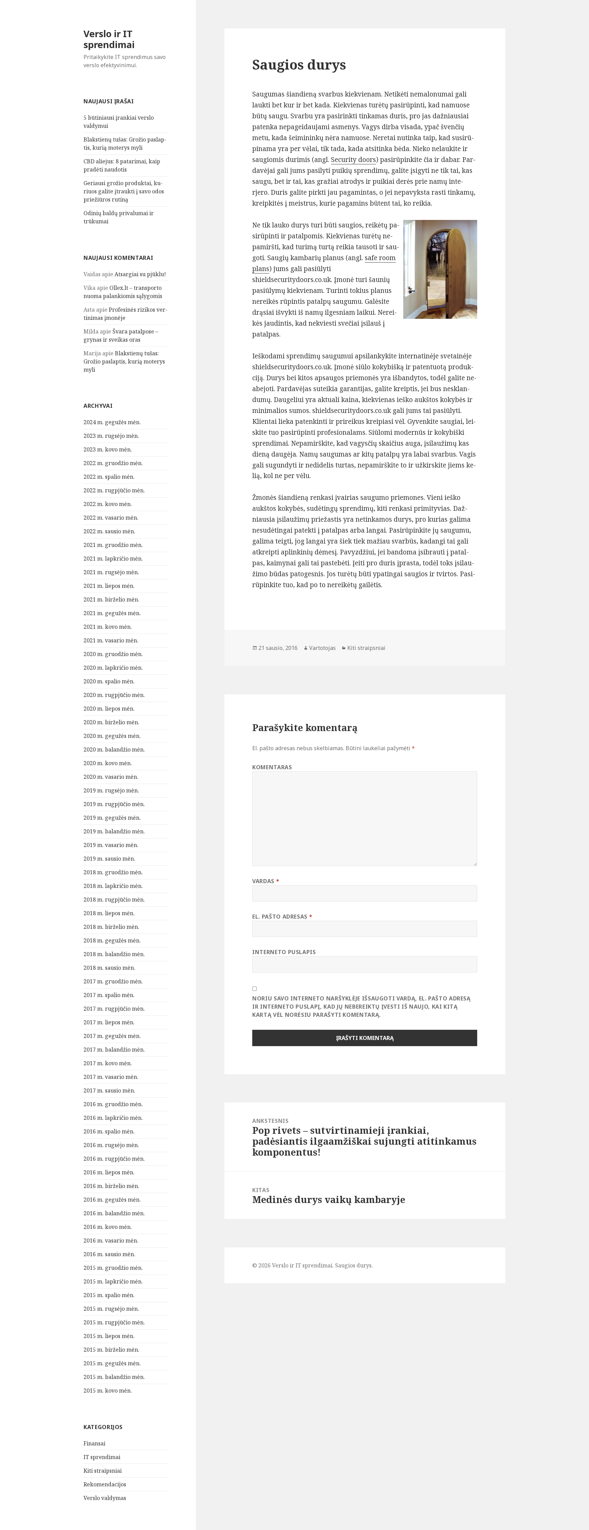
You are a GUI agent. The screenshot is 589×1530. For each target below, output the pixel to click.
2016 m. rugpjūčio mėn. (114, 1158)
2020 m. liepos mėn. (109, 708)
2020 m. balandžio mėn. (114, 749)
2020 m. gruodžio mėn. (113, 654)
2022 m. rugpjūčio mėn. (114, 490)
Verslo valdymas (105, 1498)
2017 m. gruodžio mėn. (113, 981)
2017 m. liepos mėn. (109, 1022)
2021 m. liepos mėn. (109, 586)
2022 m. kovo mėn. (108, 504)
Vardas (265, 881)
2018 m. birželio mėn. (111, 927)
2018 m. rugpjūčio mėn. (114, 899)
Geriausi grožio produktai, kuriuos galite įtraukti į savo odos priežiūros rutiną (124, 191)
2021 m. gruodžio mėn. (113, 545)
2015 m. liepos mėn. (109, 1336)
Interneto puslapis (284, 952)
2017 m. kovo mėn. (108, 1063)
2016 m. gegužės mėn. (112, 1199)
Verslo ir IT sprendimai (109, 39)
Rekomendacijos (105, 1484)
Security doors (353, 159)
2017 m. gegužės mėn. (112, 1036)
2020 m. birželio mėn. (111, 722)
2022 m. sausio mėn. (109, 531)
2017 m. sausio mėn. (109, 1090)
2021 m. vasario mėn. (111, 640)
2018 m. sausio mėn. (109, 967)
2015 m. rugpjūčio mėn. (114, 1322)
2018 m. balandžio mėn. (114, 954)
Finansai (94, 1443)
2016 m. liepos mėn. (109, 1172)
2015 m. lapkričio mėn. (113, 1281)
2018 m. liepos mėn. (109, 913)
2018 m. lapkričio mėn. (113, 886)
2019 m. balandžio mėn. (114, 831)
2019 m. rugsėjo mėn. (111, 790)
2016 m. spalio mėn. (109, 1131)
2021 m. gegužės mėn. (112, 613)
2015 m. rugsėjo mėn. (111, 1308)
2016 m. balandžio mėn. (114, 1213)
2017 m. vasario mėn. (111, 1077)
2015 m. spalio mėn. (109, 1295)
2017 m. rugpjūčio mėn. (114, 1008)
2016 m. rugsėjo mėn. (111, 1145)
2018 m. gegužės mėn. (112, 940)
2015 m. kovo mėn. (108, 1390)
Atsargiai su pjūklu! (140, 274)
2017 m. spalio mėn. (109, 995)
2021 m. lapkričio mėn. (113, 558)
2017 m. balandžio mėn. (114, 1049)
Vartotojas (322, 648)
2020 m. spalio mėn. (109, 681)
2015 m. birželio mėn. (111, 1349)
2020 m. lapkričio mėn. (113, 667)
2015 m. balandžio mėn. (114, 1377)
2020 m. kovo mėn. (108, 763)
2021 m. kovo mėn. (108, 626)
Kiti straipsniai (103, 1470)
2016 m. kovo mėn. (108, 1227)
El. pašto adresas (282, 916)
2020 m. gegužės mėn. (112, 736)
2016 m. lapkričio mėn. (113, 1117)
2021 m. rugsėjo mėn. (111, 572)
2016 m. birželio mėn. (111, 1186)
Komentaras (272, 767)
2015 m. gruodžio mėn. (113, 1268)
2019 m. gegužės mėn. (112, 817)
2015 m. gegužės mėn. (112, 1363)
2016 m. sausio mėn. (109, 1254)
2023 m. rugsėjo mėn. (111, 436)
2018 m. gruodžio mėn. (113, 872)
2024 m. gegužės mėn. (112, 422)
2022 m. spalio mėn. (109, 476)
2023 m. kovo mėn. (108, 449)
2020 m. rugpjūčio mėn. (114, 695)
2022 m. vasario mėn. (111, 517)
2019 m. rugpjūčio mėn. (114, 804)
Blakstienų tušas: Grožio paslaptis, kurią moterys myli (124, 361)
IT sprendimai (102, 1457)
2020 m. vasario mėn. (111, 777)
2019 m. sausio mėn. (109, 858)
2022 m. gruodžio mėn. (113, 463)
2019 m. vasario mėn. (111, 845)
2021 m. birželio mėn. (111, 599)
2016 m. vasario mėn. (111, 1240)
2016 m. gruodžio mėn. (113, 1104)
